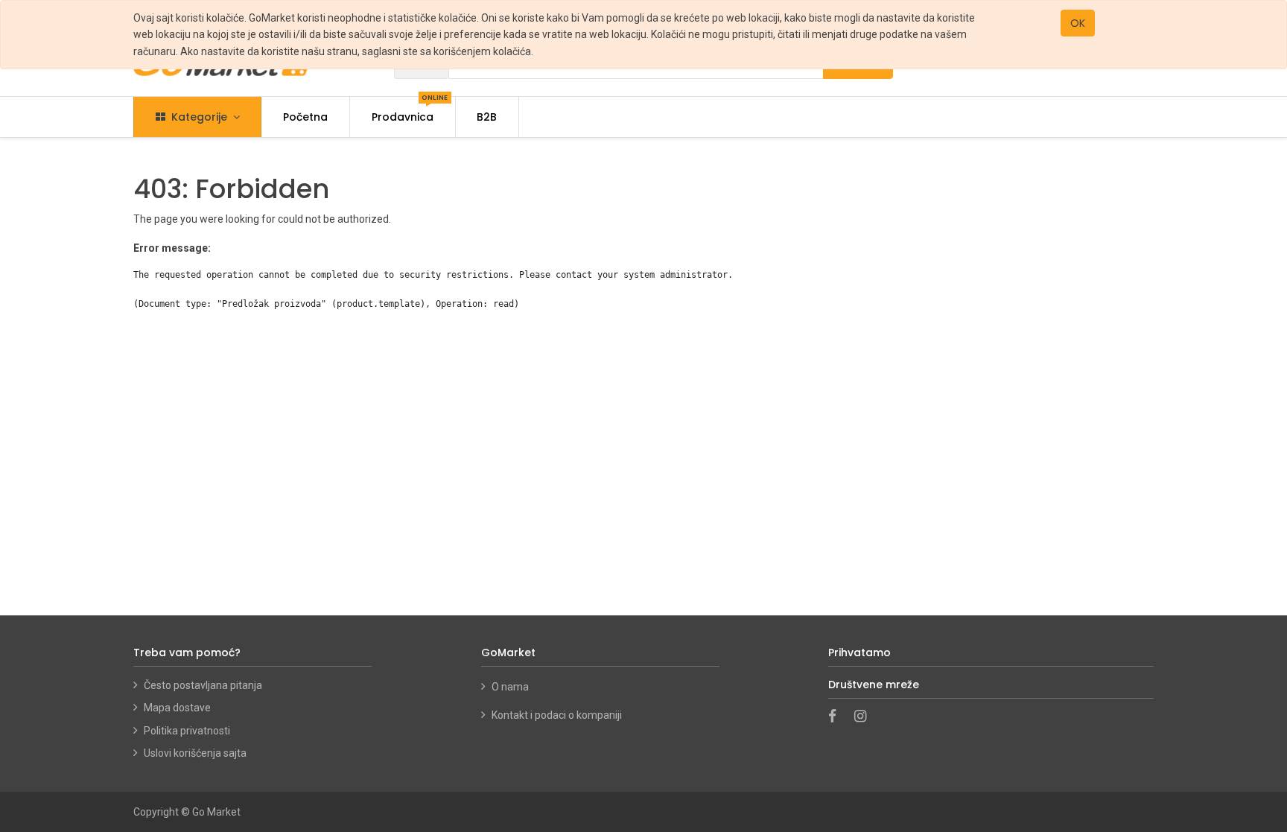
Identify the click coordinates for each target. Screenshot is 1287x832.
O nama (511, 687)
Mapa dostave (177, 708)
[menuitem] (305, 117)
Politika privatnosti (187, 731)
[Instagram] (865, 717)
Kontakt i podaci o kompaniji (557, 715)
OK (1077, 23)
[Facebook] (837, 717)
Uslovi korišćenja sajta (195, 753)
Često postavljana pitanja (203, 685)
